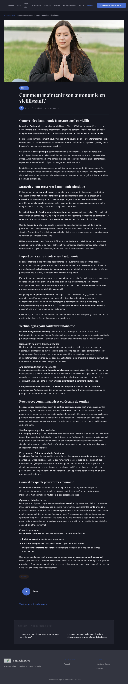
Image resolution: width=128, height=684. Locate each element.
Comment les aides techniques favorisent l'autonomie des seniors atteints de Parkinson (87, 635)
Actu (19, 5)
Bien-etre (26, 5)
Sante (81, 5)
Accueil (11, 5)
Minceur (57, 5)
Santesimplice (21, 660)
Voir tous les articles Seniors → (33, 604)
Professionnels (69, 5)
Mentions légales (103, 664)
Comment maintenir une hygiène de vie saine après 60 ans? (40, 635)
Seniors (90, 5)
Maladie (47, 5)
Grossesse (36, 5)
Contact (99, 668)
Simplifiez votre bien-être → (111, 5)
